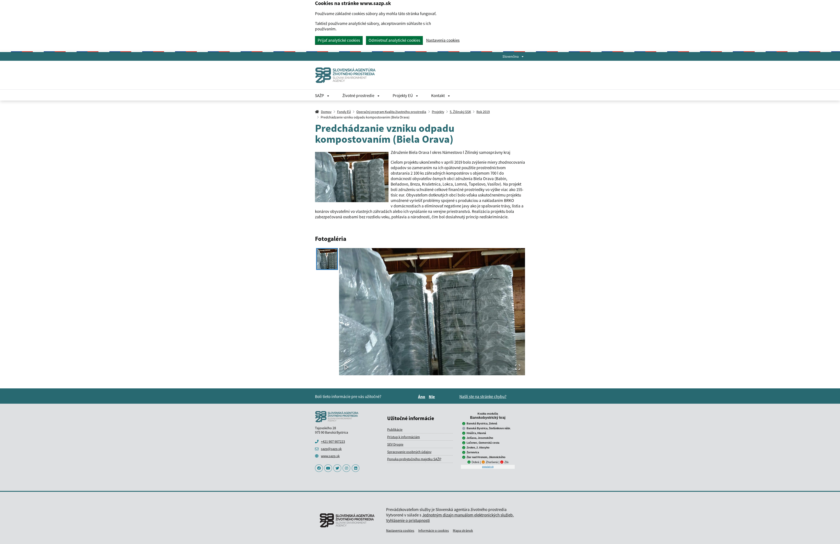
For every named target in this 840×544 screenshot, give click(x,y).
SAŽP (320, 95)
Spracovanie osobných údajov (409, 452)
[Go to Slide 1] (327, 259)
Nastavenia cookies (443, 40)
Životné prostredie (358, 95)
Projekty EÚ (403, 95)
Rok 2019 (483, 111)
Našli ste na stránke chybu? (482, 396)
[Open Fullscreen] (517, 367)
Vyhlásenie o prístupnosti (408, 520)
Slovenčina (510, 56)
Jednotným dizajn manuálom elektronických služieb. (468, 515)
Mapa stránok (463, 530)
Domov (326, 111)
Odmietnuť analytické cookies (394, 40)
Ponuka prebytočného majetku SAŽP (414, 459)
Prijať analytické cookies (339, 40)
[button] (432, 311)
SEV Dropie (395, 444)
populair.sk (488, 466)
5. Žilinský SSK (460, 111)
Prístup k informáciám (403, 437)
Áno (422, 396)
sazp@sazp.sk (331, 449)
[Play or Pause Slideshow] (346, 367)
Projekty (438, 111)
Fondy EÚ (344, 111)
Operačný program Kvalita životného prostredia (391, 111)
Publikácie (394, 429)
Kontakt (438, 95)
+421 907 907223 (333, 441)
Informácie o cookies (433, 530)
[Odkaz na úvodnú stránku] (347, 75)
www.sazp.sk (330, 456)
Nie (432, 396)
